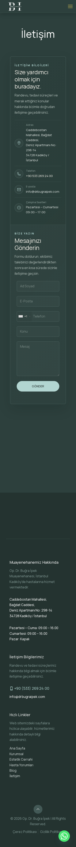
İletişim (15, 776)
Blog (13, 770)
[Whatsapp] (64, 836)
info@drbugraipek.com (42, 191)
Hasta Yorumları (21, 765)
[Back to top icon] (38, 809)
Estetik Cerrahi (21, 759)
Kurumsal (16, 754)
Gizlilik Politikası (52, 831)
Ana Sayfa (17, 748)
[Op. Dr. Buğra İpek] (15, 6)
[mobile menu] (70, 6)
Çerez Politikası (25, 831)
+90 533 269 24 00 (39, 176)
